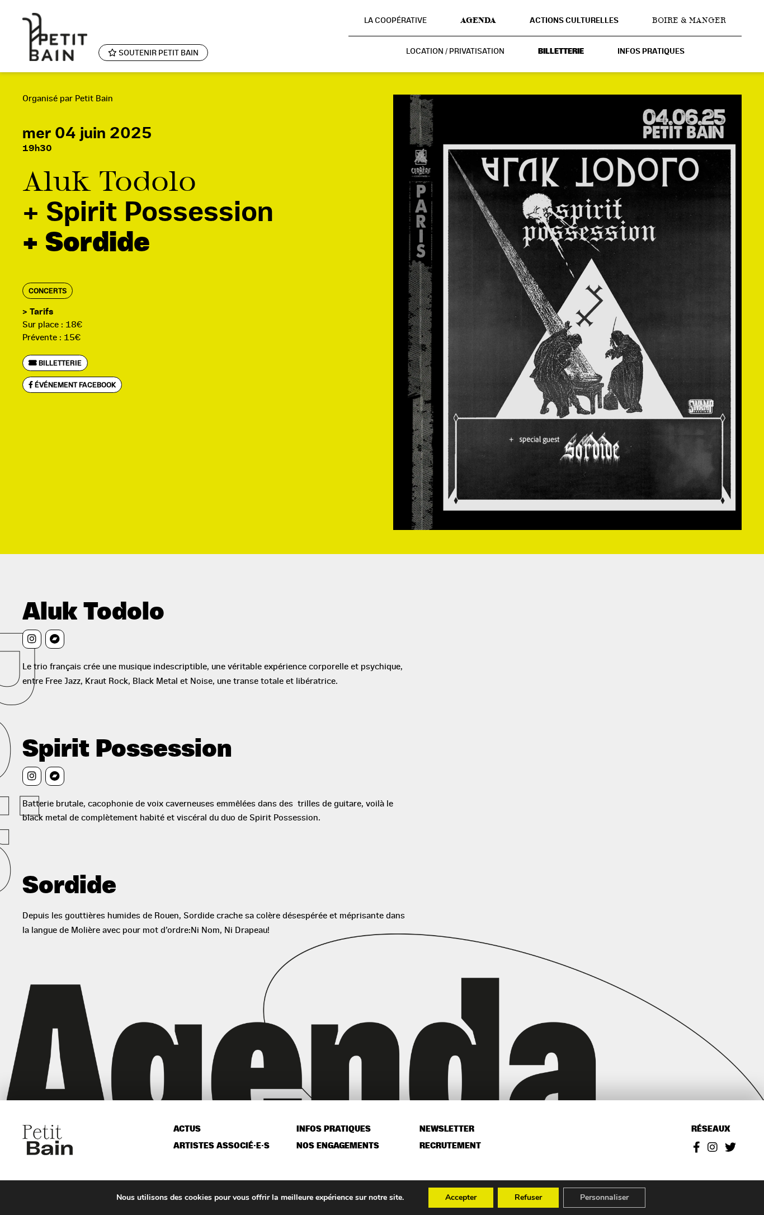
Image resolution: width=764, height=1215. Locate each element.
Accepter (461, 1197)
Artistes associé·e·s (221, 1146)
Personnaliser (604, 1197)
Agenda (478, 20)
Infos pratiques (651, 51)
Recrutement (450, 1146)
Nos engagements (337, 1146)
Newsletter (446, 1129)
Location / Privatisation (455, 50)
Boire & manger (689, 20)
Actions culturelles (574, 20)
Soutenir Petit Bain (158, 52)
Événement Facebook (74, 385)
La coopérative (395, 20)
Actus (187, 1129)
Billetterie (561, 51)
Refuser (528, 1197)
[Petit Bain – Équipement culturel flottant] (54, 37)
